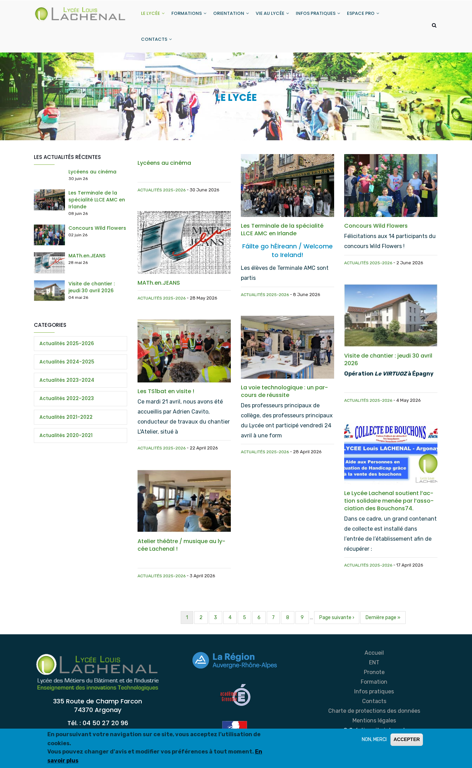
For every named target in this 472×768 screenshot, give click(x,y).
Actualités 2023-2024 (66, 380)
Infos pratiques (374, 691)
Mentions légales (374, 720)
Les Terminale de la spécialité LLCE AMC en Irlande (96, 199)
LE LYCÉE (151, 13)
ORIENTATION (229, 13)
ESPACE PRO (361, 13)
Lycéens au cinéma (92, 171)
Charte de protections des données (374, 711)
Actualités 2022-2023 (66, 398)
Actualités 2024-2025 (66, 361)
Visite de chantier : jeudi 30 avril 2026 (91, 287)
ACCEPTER (407, 739)
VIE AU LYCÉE (270, 13)
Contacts (374, 701)
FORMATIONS (187, 13)
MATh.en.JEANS (86, 255)
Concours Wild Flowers (97, 228)
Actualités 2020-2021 (66, 435)
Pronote (374, 672)
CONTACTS (154, 39)
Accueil (374, 653)
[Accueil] (80, 12)
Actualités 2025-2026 (162, 190)
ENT (374, 662)
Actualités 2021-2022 (66, 417)
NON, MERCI (374, 739)
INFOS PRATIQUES (316, 13)
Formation (374, 682)
